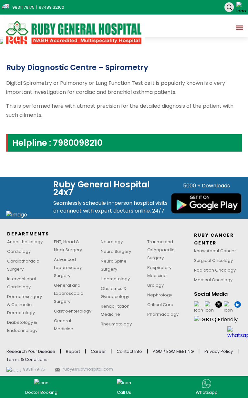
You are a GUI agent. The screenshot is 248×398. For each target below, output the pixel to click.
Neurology (112, 242)
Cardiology (19, 251)
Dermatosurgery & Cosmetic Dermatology (24, 305)
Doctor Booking (41, 392)
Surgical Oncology (213, 260)
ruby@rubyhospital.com (88, 369)
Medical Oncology (213, 280)
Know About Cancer (215, 251)
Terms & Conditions (26, 359)
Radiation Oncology (215, 270)
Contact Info (129, 351)
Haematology (115, 279)
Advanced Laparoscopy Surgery (68, 267)
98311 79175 (34, 369)
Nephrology (159, 295)
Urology (155, 285)
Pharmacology (163, 314)
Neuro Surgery (116, 251)
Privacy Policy (218, 351)
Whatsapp (207, 392)
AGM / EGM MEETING (173, 351)
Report (73, 351)
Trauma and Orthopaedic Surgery (160, 250)
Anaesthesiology (25, 242)
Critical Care (160, 305)
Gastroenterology (72, 311)
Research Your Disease (30, 351)
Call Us (124, 392)
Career (98, 351)
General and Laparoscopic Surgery (68, 293)
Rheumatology (116, 324)
